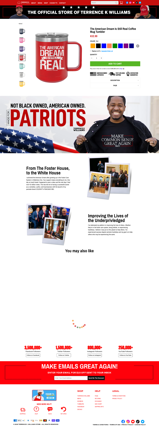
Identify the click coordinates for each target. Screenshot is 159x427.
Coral (109, 45)
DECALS (79, 409)
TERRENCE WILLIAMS (83, 396)
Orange (92, 45)
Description (115, 80)
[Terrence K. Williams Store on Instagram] (130, 2)
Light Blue (120, 45)
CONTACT (62, 3)
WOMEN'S (80, 401)
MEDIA (40, 3)
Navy (131, 45)
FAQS (115, 85)
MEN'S (79, 398)
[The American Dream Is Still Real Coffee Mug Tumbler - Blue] (20, 296)
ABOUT (33, 3)
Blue (103, 45)
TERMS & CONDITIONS (119, 396)
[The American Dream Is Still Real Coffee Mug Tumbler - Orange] (14, 296)
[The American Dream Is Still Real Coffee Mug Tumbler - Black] (17, 296)
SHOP (46, 3)
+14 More (27, 296)
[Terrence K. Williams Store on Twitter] (140, 3)
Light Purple (126, 45)
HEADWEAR (80, 407)
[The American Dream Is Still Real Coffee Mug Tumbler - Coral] (23, 296)
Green (115, 45)
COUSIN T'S (53, 3)
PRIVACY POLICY (117, 398)
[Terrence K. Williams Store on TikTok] (137, 3)
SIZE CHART (98, 404)
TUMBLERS (80, 404)
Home (20, 24)
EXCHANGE (98, 401)
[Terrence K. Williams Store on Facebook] (127, 3)
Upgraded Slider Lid (107, 51)
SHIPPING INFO (99, 407)
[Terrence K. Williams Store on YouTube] (133, 3)
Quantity (93, 54)
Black (98, 45)
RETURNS (98, 398)
